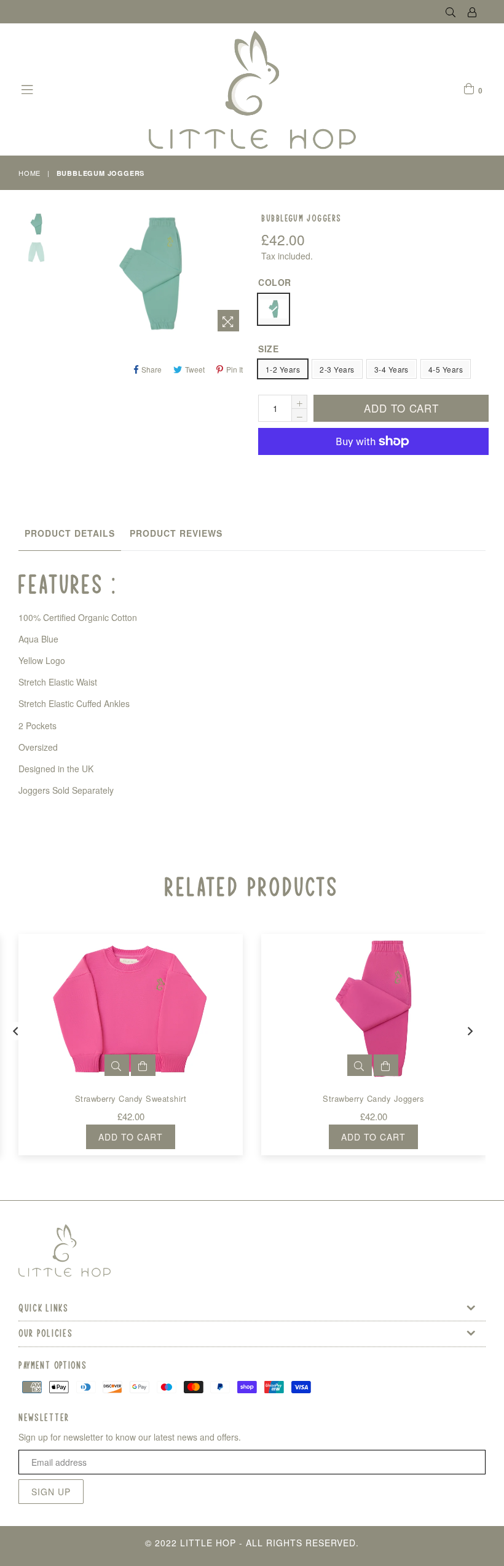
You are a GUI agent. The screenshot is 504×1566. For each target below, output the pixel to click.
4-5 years (445, 369)
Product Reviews (176, 533)
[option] (27, 226)
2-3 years (337, 369)
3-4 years (391, 369)
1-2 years (283, 369)
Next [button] (470, 1031)
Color (274, 282)
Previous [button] (15, 1031)
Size (268, 348)
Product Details (70, 533)
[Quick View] (116, 1065)
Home (29, 173)
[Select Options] (143, 1065)
